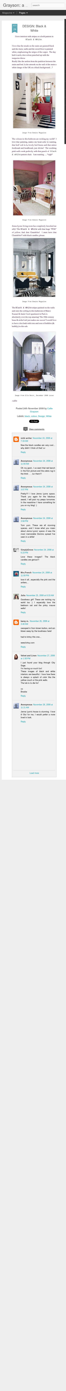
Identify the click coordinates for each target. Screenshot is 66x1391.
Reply (23, 452)
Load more (34, 773)
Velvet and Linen (29, 655)
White (49, 416)
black (27, 416)
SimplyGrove (27, 550)
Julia (23, 595)
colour (34, 416)
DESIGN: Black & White (34, 28)
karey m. (25, 621)
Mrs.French (26, 572)
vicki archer (26, 438)
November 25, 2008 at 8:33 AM (40, 595)
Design (41, 416)
